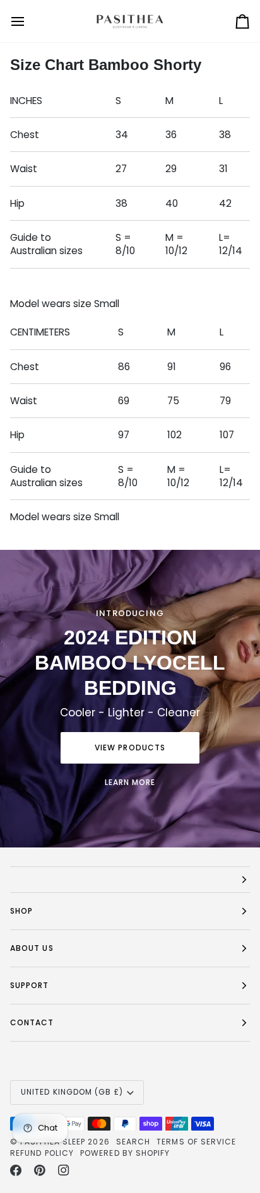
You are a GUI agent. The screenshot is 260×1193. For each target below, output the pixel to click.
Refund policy (42, 1153)
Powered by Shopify (125, 1153)
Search (133, 1141)
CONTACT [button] (32, 1022)
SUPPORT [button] (29, 985)
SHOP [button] (21, 910)
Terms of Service (196, 1141)
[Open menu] (29, 21)
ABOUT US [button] (32, 948)
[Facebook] (15, 1170)
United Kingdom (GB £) (72, 1091)
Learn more (130, 782)
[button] (130, 879)
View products (130, 747)
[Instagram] (63, 1170)
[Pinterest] (39, 1170)
